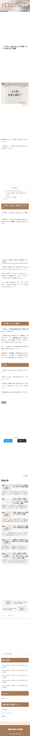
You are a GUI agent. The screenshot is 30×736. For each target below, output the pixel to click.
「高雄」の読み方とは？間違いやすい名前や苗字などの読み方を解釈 (15, 676)
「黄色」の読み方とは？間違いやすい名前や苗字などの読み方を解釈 (15, 666)
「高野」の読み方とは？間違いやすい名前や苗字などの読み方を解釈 (15, 681)
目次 (13, 187)
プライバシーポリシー (7, 713)
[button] (21, 440)
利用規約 (4, 716)
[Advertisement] (15, 28)
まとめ (6, 199)
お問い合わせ (5, 709)
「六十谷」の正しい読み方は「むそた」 (14, 190)
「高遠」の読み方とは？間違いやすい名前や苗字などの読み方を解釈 (15, 686)
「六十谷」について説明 (10, 197)
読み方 (4, 402)
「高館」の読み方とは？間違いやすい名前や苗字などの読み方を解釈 (15, 671)
